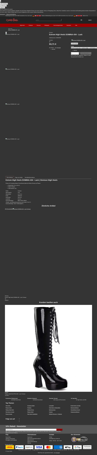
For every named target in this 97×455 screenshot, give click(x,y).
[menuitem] (22, 25)
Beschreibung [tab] (10, 177)
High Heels (8, 405)
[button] (89, 20)
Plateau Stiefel (30, 412)
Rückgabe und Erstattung (11, 440)
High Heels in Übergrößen (54, 407)
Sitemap (29, 443)
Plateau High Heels (10, 409)
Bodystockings (52, 409)
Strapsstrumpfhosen (75, 412)
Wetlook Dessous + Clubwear (55, 414)
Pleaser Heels (9, 407)
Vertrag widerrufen (9, 444)
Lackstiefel (51, 405)
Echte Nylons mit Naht (75, 405)
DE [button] (81, 20)
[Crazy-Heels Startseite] (12, 19)
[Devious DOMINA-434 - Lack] (78, 40)
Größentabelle (74, 43)
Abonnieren (59, 429)
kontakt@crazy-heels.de (54, 438)
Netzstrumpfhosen (75, 407)
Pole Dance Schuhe (10, 412)
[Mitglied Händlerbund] (83, 439)
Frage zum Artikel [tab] (19, 177)
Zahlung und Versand (10, 438)
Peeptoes (29, 407)
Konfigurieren (3, 5)
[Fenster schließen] (6, 33)
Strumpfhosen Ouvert (75, 409)
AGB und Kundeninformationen (34, 438)
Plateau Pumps (30, 409)
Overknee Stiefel (31, 405)
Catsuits (51, 412)
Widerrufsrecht (30, 440)
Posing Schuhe (9, 414)
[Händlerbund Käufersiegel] (76, 439)
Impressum (2, 14)
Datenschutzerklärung (11, 14)
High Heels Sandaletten (32, 414)
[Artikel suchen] (61, 20)
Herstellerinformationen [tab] (30, 177)
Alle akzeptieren (4, 3)
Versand (59, 47)
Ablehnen (3, 7)
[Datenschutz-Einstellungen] (0, 1)
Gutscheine (8, 437)
